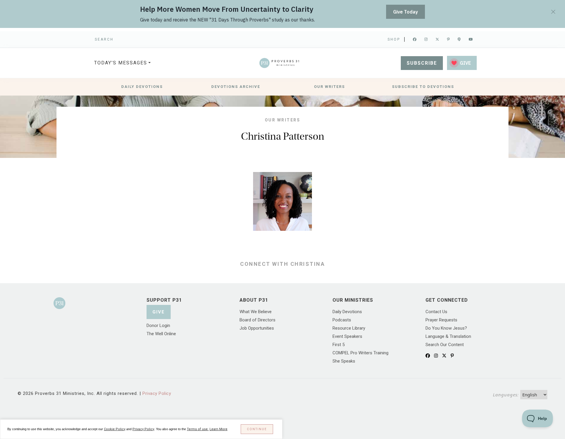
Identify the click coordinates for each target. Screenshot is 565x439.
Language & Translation (448, 336)
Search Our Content (445, 344)
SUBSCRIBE (422, 63)
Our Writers (329, 86)
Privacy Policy (156, 393)
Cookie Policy (114, 429)
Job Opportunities (257, 328)
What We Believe (256, 311)
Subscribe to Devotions (423, 86)
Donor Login (158, 325)
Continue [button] (257, 429)
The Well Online (161, 333)
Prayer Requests (441, 320)
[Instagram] (426, 39)
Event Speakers (347, 336)
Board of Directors (257, 320)
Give (158, 312)
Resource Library (349, 328)
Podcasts (342, 320)
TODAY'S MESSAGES (120, 63)
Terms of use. (198, 429)
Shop (394, 39)
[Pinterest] (449, 39)
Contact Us (436, 311)
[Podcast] (460, 39)
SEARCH (104, 39)
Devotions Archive (235, 86)
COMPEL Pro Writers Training (360, 352)
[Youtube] (471, 39)
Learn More (218, 429)
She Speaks (344, 361)
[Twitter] (438, 39)
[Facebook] (415, 39)
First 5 (339, 344)
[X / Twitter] (444, 355)
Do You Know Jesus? (446, 328)
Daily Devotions (142, 86)
